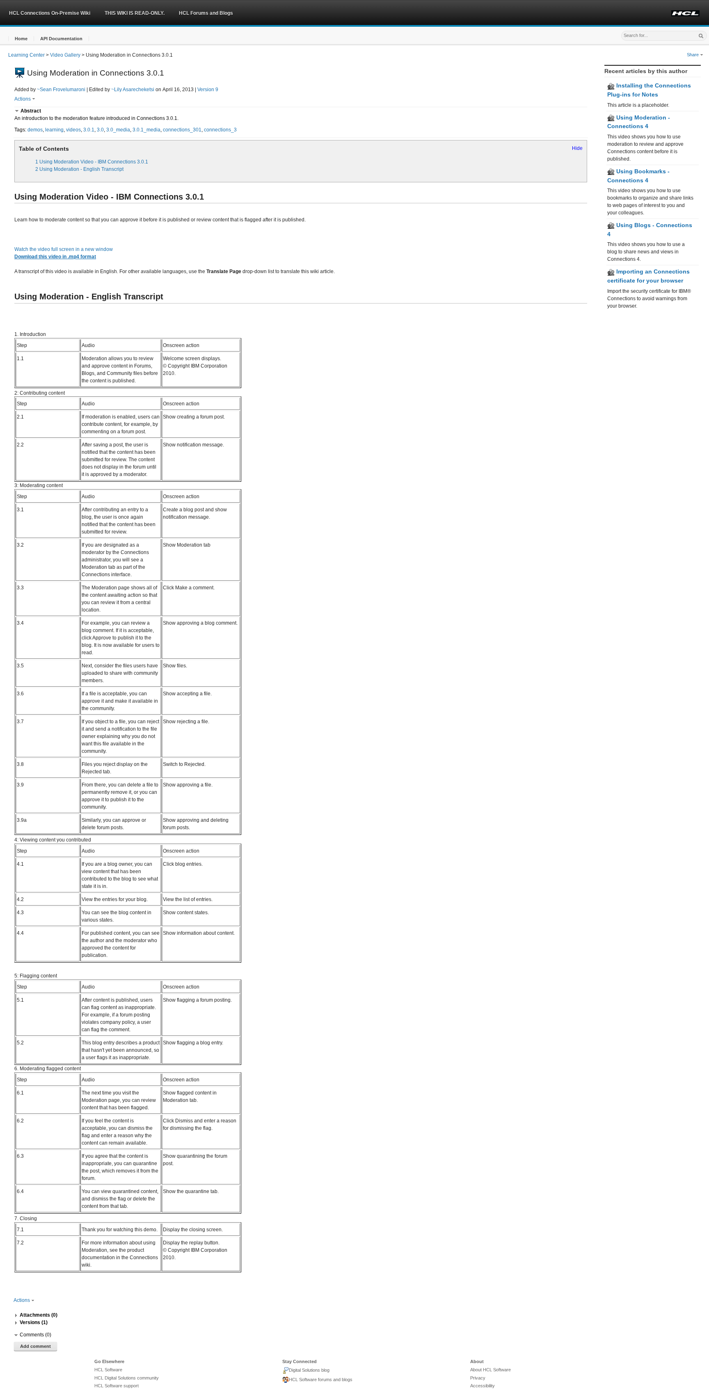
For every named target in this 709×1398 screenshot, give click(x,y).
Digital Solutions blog (309, 1370)
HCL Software (108, 1369)
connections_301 (182, 130)
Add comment (35, 1346)
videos (73, 130)
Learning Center (26, 55)
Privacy (477, 1377)
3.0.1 (88, 130)
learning (54, 130)
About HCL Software (490, 1369)
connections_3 (220, 130)
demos (35, 130)
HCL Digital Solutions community (126, 1377)
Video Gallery (65, 55)
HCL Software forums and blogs (320, 1379)
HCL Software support (116, 1385)
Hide (577, 148)
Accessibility (482, 1385)
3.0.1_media (146, 130)
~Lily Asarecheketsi (132, 89)
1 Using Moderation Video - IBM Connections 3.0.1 (91, 162)
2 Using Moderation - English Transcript (79, 169)
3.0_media (118, 130)
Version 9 (207, 89)
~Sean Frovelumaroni (61, 89)
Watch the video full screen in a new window (63, 249)
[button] (21, 38)
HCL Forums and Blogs (206, 13)
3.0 (100, 130)
